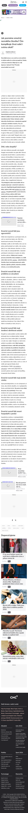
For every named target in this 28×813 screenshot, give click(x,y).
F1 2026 (17, 764)
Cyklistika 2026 (19, 768)
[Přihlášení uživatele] (23, 2)
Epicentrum (3, 730)
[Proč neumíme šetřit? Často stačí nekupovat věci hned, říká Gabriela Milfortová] (9, 473)
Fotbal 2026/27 (19, 758)
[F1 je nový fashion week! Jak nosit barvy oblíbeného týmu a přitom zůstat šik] (14, 546)
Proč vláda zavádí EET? (5, 762)
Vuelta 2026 (17, 720)
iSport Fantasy (9, 711)
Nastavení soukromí (9, 805)
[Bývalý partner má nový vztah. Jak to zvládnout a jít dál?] (8, 486)
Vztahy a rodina (9, 17)
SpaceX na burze (4, 778)
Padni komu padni (4, 764)
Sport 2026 (19, 752)
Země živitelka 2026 (20, 788)
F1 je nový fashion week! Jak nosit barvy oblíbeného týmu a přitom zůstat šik (13, 556)
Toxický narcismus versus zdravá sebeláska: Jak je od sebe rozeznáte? (22, 220)
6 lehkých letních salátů (20, 747)
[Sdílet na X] (15, 520)
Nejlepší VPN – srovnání (6, 786)
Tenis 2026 (18, 762)
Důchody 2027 (19, 784)
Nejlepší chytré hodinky (6, 784)
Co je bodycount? (4, 740)
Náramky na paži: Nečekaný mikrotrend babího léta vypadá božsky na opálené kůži (13, 633)
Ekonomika (19, 774)
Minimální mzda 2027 (20, 786)
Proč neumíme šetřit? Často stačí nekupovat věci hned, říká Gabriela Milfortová (22, 471)
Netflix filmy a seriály (5, 788)
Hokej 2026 (18, 760)
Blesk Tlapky (14, 708)
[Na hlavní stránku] (14, 2)
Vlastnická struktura (18, 805)
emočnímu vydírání (17, 130)
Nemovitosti (8, 713)
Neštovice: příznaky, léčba (6, 732)
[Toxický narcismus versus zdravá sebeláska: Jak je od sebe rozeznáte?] (8, 222)
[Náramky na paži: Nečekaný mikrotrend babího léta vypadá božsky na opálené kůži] (14, 622)
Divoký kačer (4, 768)
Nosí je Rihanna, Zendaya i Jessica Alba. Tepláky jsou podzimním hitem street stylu (13, 582)
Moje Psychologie (5, 708)
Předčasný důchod (19, 778)
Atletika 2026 (18, 766)
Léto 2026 (19, 726)
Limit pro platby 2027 (20, 782)
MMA (17, 756)
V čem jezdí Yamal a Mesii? (6, 734)
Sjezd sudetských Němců (6, 760)
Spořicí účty (18, 780)
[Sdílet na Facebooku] (12, 520)
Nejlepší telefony (4, 780)
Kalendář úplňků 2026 (5, 738)
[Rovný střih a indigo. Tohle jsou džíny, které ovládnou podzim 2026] (14, 597)
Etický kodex (7, 809)
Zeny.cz (2, 17)
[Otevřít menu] (26, 2)
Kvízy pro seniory (4, 736)
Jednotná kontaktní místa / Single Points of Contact (13, 807)
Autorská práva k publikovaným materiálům (14, 800)
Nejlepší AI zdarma (5, 782)
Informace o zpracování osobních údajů (12, 804)
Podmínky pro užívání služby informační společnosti (13, 802)
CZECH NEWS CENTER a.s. (19, 794)
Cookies (22, 804)
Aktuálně (4, 726)
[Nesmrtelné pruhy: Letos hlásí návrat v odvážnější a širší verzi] (14, 648)
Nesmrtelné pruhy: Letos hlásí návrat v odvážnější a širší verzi (13, 657)
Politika (3, 752)
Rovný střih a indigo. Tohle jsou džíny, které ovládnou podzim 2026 (13, 607)
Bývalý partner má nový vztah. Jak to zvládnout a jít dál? (21, 485)
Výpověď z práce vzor (5, 766)
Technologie (5, 774)
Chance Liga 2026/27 (8, 720)
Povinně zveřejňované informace (17, 809)
